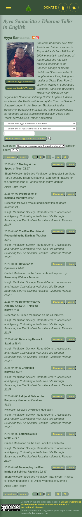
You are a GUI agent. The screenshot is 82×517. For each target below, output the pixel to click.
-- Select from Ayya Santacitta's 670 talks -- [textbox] (27, 123)
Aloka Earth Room (15, 187)
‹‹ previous (10, 157)
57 (58, 157)
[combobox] (40, 124)
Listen (71, 164)
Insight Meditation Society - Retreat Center (29, 212)
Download (58, 164)
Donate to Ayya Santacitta (20, 81)
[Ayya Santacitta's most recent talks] (34, 38)
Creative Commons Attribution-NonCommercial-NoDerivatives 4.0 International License (51, 504)
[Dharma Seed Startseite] (28, 7)
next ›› (23, 157)
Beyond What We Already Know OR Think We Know (22, 306)
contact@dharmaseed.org (34, 513)
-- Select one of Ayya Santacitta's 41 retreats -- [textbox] (29, 128)
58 (65, 157)
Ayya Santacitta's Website (20, 88)
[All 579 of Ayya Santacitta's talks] (37, 38)
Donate (50, 7)
